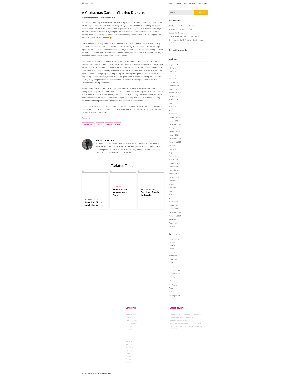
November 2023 (175, 142)
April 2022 (172, 198)
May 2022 (172, 195)
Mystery (172, 252)
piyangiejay (89, 18)
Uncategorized (174, 295)
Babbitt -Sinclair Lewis (177, 33)
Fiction (117, 125)
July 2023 (172, 145)
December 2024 (175, 124)
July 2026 (172, 68)
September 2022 (175, 181)
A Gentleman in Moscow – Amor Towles (120, 192)
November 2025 (175, 93)
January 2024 (174, 135)
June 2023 (172, 149)
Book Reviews (189, 3)
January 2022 (174, 209)
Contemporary (174, 270)
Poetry (171, 266)
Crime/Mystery (174, 273)
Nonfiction (173, 256)
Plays (171, 263)
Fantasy (109, 125)
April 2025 (172, 110)
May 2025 (172, 107)
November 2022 (175, 174)
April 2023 (172, 156)
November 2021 (175, 216)
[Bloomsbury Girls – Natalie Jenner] (95, 183)
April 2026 (172, 79)
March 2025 (173, 114)
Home (178, 3)
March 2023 (173, 159)
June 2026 (172, 71)
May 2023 (172, 152)
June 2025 (172, 103)
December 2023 (175, 138)
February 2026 (174, 86)
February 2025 (174, 117)
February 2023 (174, 163)
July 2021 (172, 226)
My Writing (203, 3)
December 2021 (175, 212)
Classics (99, 125)
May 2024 (172, 128)
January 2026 (174, 89)
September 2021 (175, 219)
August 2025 (173, 100)
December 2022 (175, 170)
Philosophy (173, 259)
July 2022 (172, 188)
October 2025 (174, 96)
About (170, 3)
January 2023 (174, 167)
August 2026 (173, 64)
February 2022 (174, 205)
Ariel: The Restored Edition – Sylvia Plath (184, 36)
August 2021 (173, 223)
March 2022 (173, 202)
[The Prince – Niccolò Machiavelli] (151, 177)
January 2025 (174, 121)
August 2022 (173, 184)
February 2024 (174, 131)
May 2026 (172, 75)
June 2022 (172, 191)
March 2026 (173, 82)
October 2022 (174, 177)
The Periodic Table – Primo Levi (180, 29)
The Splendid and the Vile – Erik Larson (183, 26)
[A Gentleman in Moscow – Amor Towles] (123, 176)
